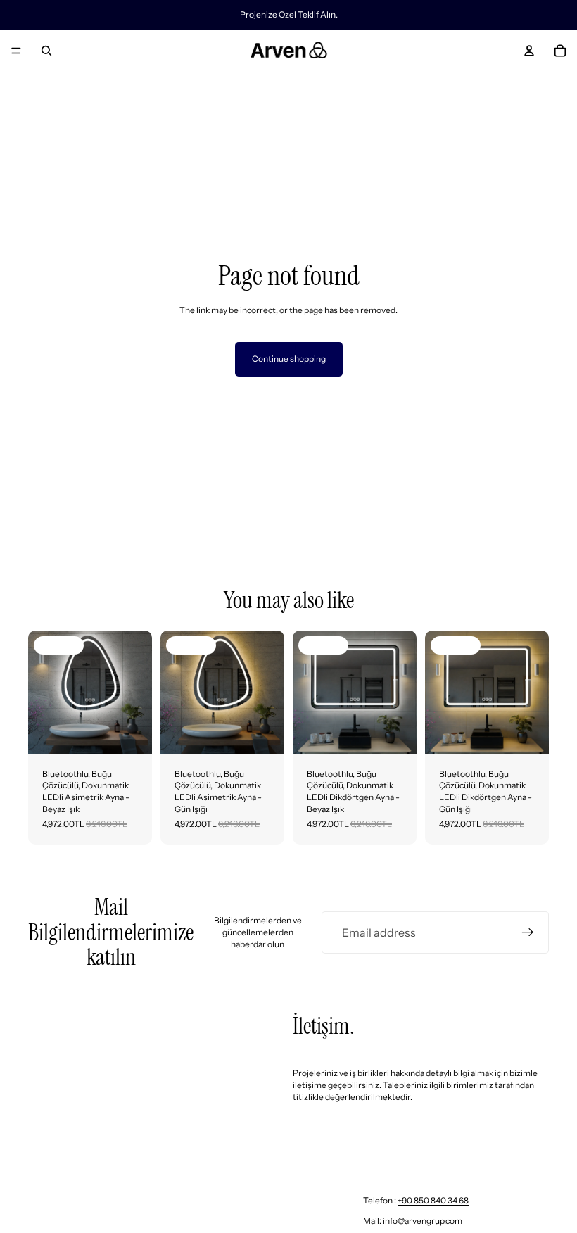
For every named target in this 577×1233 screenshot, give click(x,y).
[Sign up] (528, 932)
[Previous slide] (43, 692)
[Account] (529, 50)
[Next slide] (136, 692)
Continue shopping (289, 358)
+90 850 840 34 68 (433, 1200)
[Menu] (16, 50)
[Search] (46, 50)
